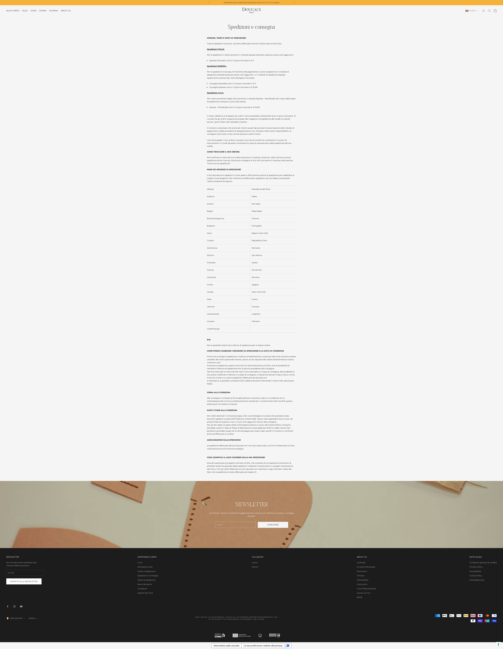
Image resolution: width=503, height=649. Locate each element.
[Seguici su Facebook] (7, 606)
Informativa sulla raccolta (226, 645)
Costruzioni (362, 584)
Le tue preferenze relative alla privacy (263, 645)
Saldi (25, 11)
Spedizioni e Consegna (148, 575)
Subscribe (273, 525)
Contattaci (142, 588)
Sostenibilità (362, 580)
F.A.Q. (140, 562)
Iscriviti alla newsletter (24, 581)
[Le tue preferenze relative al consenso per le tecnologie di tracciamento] (498, 644)
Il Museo (360, 575)
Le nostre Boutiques (366, 567)
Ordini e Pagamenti (147, 571)
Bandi (359, 597)
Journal (53, 11)
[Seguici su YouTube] (21, 606)
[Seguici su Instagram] (14, 606)
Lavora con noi (363, 593)
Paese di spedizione (146, 580)
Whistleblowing (477, 580)
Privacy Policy (476, 567)
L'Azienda (361, 562)
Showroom (362, 571)
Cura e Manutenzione (366, 588)
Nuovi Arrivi (12, 11)
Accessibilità (475, 571)
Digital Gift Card (145, 593)
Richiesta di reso (145, 567)
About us (66, 11)
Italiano (32, 618)
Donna (43, 11)
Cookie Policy (476, 575)
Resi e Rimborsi (145, 584)
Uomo (33, 11)
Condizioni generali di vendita (483, 562)
